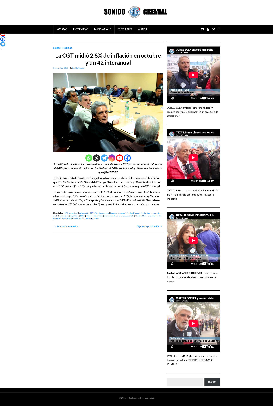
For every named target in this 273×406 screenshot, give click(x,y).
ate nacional (73, 213)
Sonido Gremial (78, 68)
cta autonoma (104, 213)
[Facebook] (127, 158)
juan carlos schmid (111, 216)
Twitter (88, 218)
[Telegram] (104, 158)
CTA (95, 213)
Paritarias (57, 218)
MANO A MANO (102, 29)
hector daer (145, 213)
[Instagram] (111, 158)
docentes (122, 213)
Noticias (67, 48)
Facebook (130, 213)
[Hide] (1, 49)
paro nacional (67, 218)
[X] (96, 158)
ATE (66, 213)
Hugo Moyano (63, 216)
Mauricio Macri (141, 216)
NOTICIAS (61, 29)
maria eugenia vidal (126, 216)
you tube (95, 218)
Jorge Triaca (98, 216)
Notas (57, 48)
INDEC (82, 216)
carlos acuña (84, 213)
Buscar (212, 381)
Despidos (113, 213)
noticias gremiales (155, 216)
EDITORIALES (125, 29)
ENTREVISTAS (80, 29)
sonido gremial (78, 218)
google (137, 213)
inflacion (89, 216)
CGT (91, 213)
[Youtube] (119, 158)
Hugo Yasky (74, 216)
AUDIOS (142, 29)
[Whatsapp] (88, 158)
